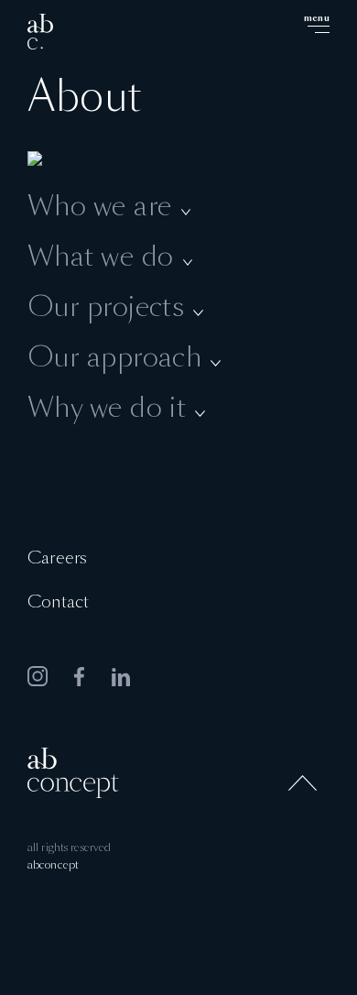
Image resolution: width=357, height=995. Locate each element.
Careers (57, 559)
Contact (58, 603)
